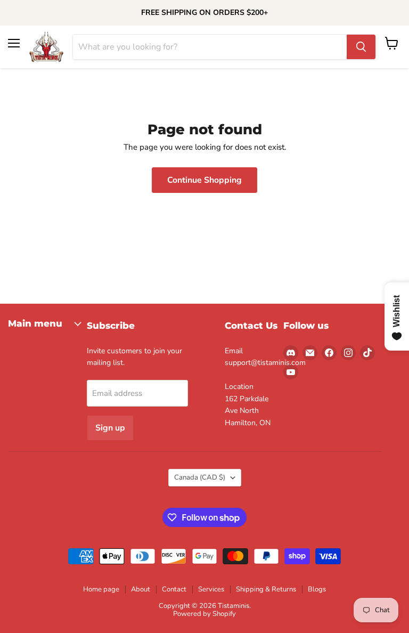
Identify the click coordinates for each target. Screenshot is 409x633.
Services (211, 589)
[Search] (361, 47)
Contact (174, 589)
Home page (101, 589)
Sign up (110, 428)
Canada (199, 477)
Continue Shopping (204, 180)
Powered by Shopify (204, 614)
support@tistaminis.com (265, 363)
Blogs (317, 589)
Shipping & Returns (266, 589)
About (140, 589)
